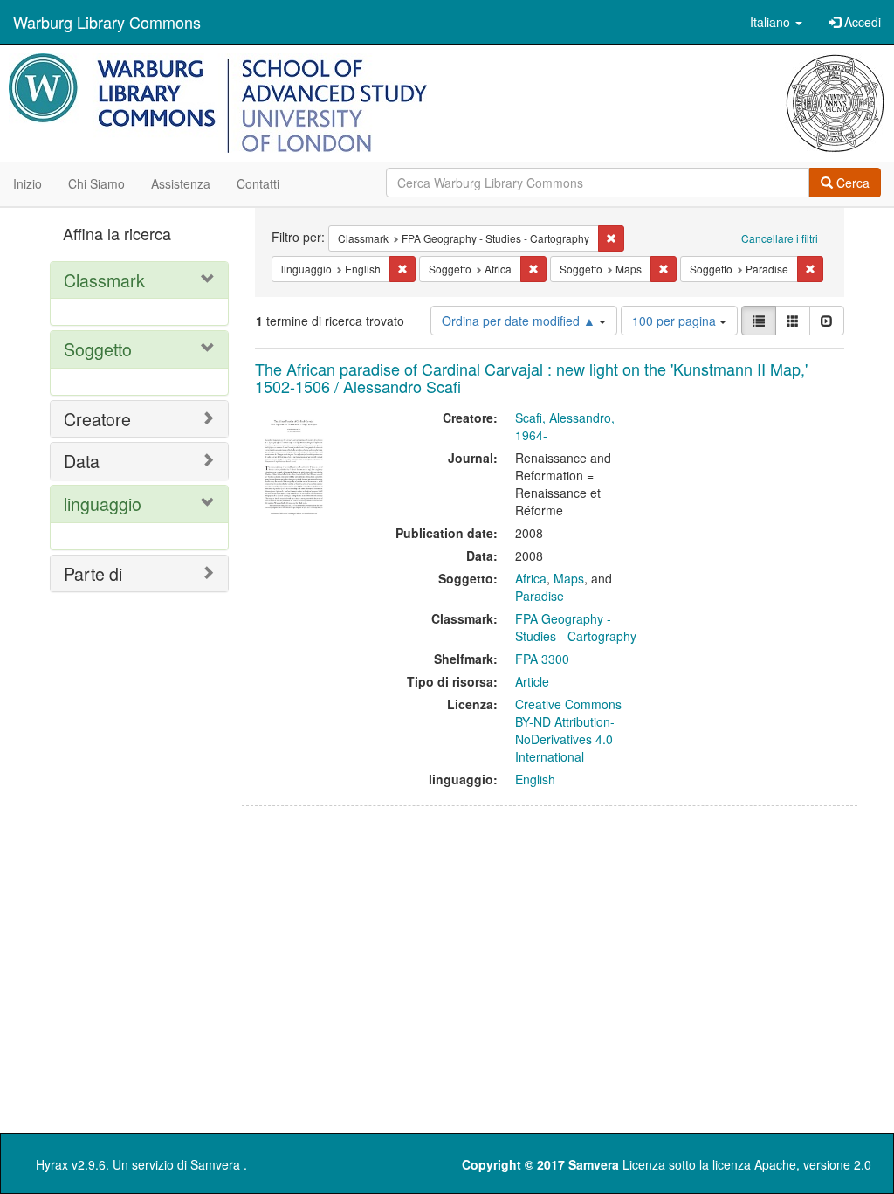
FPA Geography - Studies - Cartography (575, 627)
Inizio (27, 183)
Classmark (104, 280)
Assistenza (180, 183)
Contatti (258, 183)
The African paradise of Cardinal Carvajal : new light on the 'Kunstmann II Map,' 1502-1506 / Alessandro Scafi (531, 377)
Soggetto (98, 349)
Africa (531, 578)
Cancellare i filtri (779, 238)
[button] (776, 22)
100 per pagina (675, 320)
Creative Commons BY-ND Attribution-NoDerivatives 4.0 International (568, 730)
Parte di (93, 573)
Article (532, 681)
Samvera (215, 1164)
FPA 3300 (542, 658)
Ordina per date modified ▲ (520, 320)
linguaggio (102, 503)
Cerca (851, 182)
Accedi (861, 22)
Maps (569, 578)
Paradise (539, 595)
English (535, 779)
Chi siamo (96, 183)
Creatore (97, 418)
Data (82, 460)
